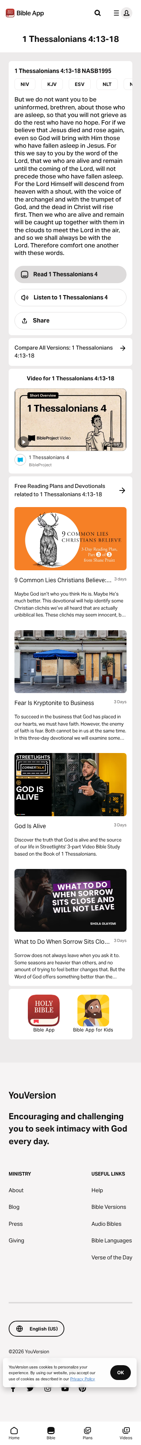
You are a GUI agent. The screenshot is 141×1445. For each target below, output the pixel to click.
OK (120, 1372)
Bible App (44, 1030)
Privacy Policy (82, 1378)
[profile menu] (121, 13)
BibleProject (40, 464)
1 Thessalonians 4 (55, 457)
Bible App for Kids (93, 1030)
